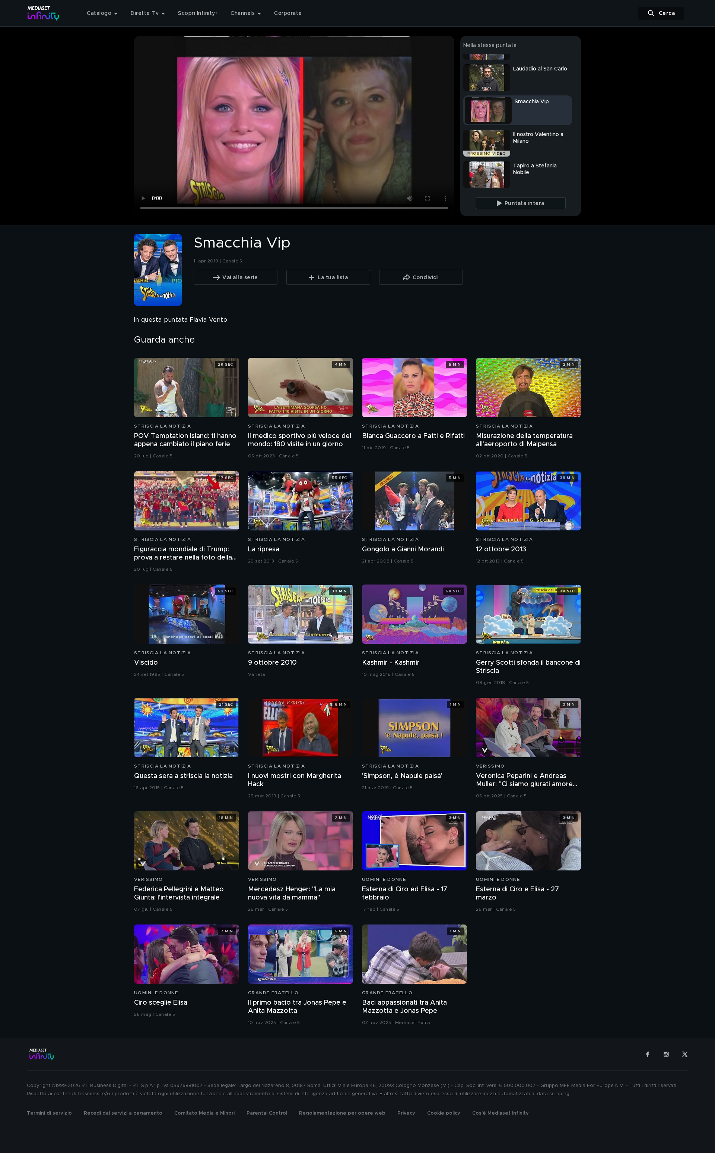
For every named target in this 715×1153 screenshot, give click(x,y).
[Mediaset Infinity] (43, 13)
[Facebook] (647, 1054)
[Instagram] (666, 1054)
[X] (684, 1054)
